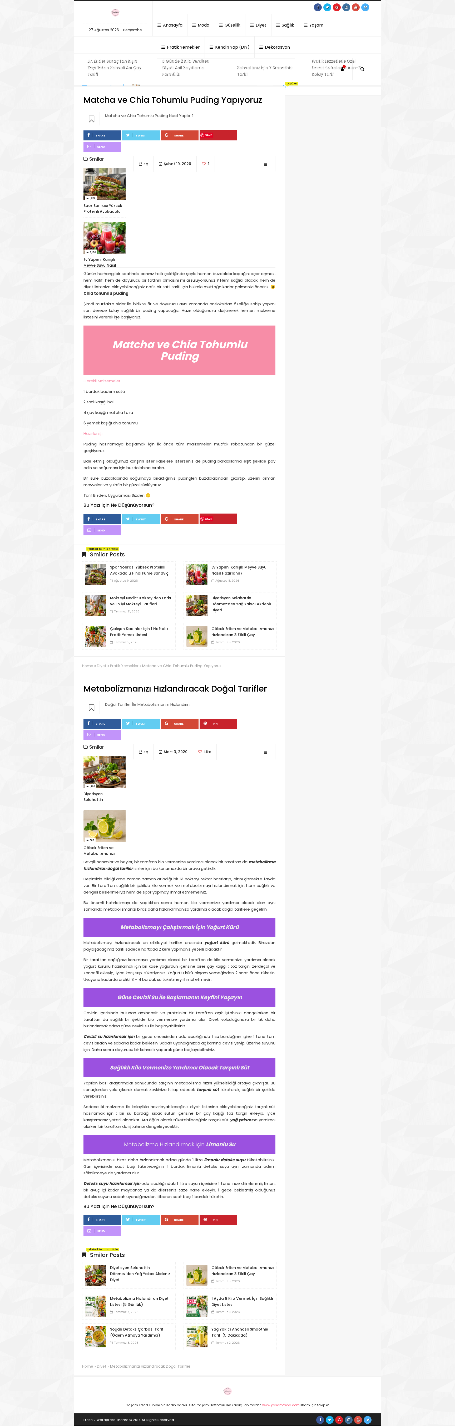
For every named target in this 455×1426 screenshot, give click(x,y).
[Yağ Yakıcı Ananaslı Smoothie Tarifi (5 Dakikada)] (196, 1336)
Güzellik (232, 25)
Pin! (216, 724)
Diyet (260, 25)
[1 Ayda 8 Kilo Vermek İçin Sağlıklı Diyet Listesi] (196, 1305)
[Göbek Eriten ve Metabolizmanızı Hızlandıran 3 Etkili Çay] (196, 636)
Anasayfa (172, 25)
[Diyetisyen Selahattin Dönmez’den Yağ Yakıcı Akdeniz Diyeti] (196, 605)
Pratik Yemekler (183, 47)
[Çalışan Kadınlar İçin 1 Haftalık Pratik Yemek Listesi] (95, 636)
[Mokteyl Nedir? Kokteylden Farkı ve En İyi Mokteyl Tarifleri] (95, 605)
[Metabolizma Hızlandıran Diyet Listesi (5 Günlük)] (95, 1305)
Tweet (141, 135)
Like (207, 751)
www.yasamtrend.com (281, 1405)
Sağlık (287, 25)
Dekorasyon (277, 47)
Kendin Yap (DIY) (232, 47)
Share (100, 135)
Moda (203, 25)
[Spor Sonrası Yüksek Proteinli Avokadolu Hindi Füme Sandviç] (95, 574)
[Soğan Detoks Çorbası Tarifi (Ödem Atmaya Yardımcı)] (95, 1336)
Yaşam (315, 25)
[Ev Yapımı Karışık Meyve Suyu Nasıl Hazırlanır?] (196, 574)
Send (101, 147)
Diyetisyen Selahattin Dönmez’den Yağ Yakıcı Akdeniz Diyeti (241, 604)
